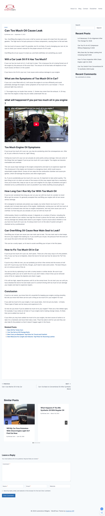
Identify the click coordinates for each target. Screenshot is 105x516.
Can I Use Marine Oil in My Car (12, 385)
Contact (85, 8)
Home (100, 8)
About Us (73, 8)
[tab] (34, 442)
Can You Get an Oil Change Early (18, 332)
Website (52, 486)
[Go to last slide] (6, 423)
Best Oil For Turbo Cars (15, 330)
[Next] (66, 423)
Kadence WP (70, 511)
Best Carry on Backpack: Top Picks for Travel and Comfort (27, 334)
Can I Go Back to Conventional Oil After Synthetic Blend (54, 386)
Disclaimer (93, 8)
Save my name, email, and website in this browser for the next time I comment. (27, 491)
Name (5, 486)
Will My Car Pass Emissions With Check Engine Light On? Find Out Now (18, 430)
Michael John (9, 34)
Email (28, 486)
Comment (6, 464)
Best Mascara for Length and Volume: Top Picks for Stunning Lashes (31, 336)
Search (78, 25)
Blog (79, 8)
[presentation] (19, 414)
